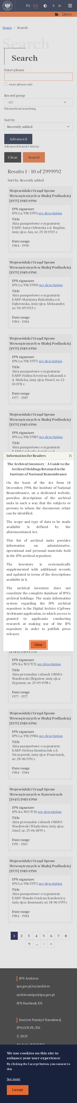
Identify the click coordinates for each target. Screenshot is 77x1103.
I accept (17, 1090)
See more (13, 1079)
